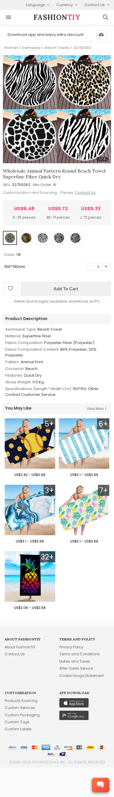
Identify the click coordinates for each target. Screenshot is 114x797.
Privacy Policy (71, 647)
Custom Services (20, 707)
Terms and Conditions (79, 654)
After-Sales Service (76, 668)
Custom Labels (18, 728)
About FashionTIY (20, 647)
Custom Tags (17, 721)
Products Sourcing (21, 700)
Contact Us (85, 192)
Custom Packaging (22, 714)
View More (95, 409)
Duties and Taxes (74, 661)
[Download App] (101, 34)
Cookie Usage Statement (81, 675)
